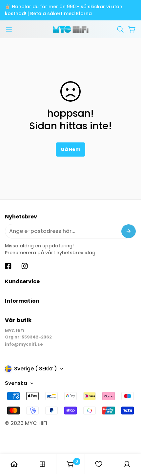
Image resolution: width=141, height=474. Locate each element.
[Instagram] (24, 266)
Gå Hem (70, 149)
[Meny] (9, 29)
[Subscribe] (128, 231)
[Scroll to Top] (129, 439)
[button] (120, 29)
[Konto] (127, 464)
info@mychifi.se (24, 344)
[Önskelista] (99, 464)
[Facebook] (8, 266)
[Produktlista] (42, 464)
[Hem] (14, 464)
